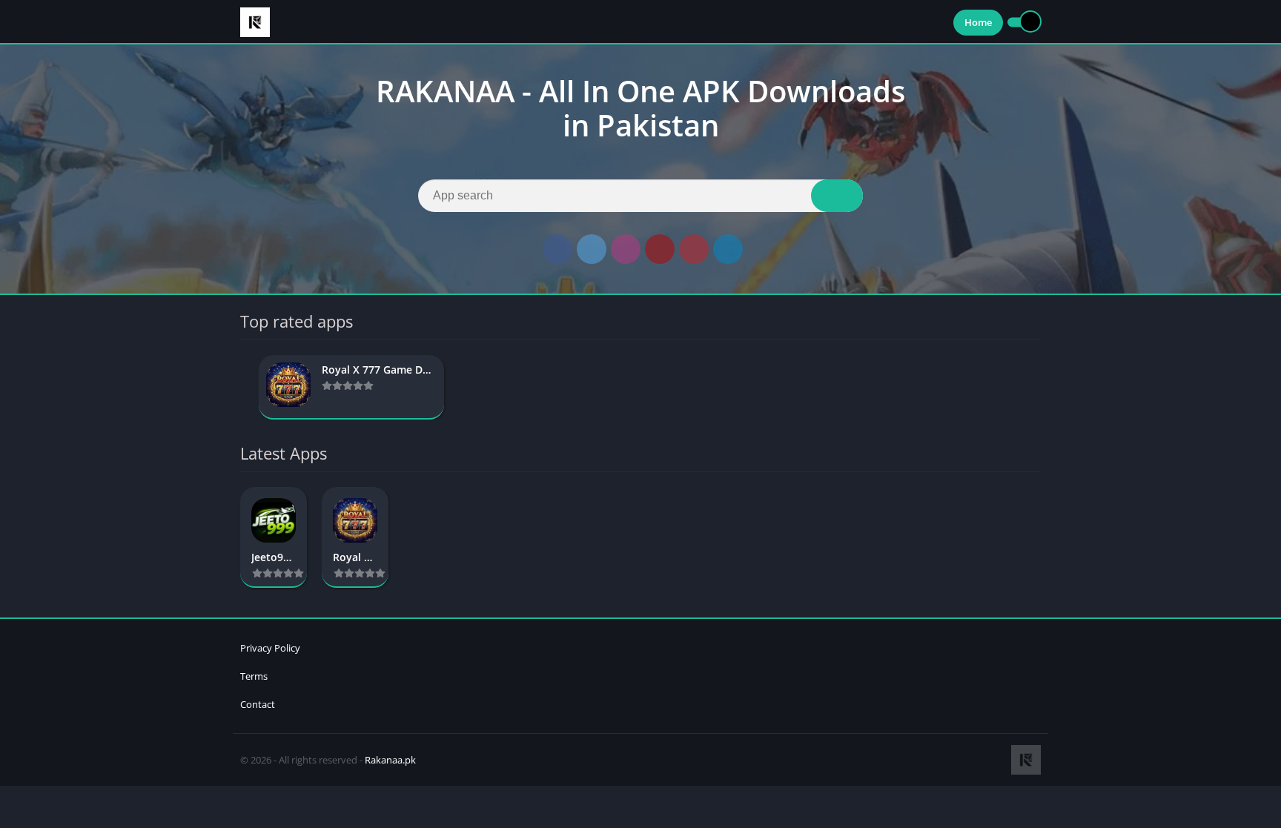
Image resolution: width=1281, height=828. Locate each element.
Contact (257, 704)
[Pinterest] (694, 249)
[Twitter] (591, 249)
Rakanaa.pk (390, 759)
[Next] (1036, 387)
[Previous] (244, 387)
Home (978, 22)
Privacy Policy (270, 648)
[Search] (837, 195)
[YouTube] (660, 249)
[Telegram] (728, 249)
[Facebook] (557, 249)
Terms (254, 676)
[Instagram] (625, 249)
